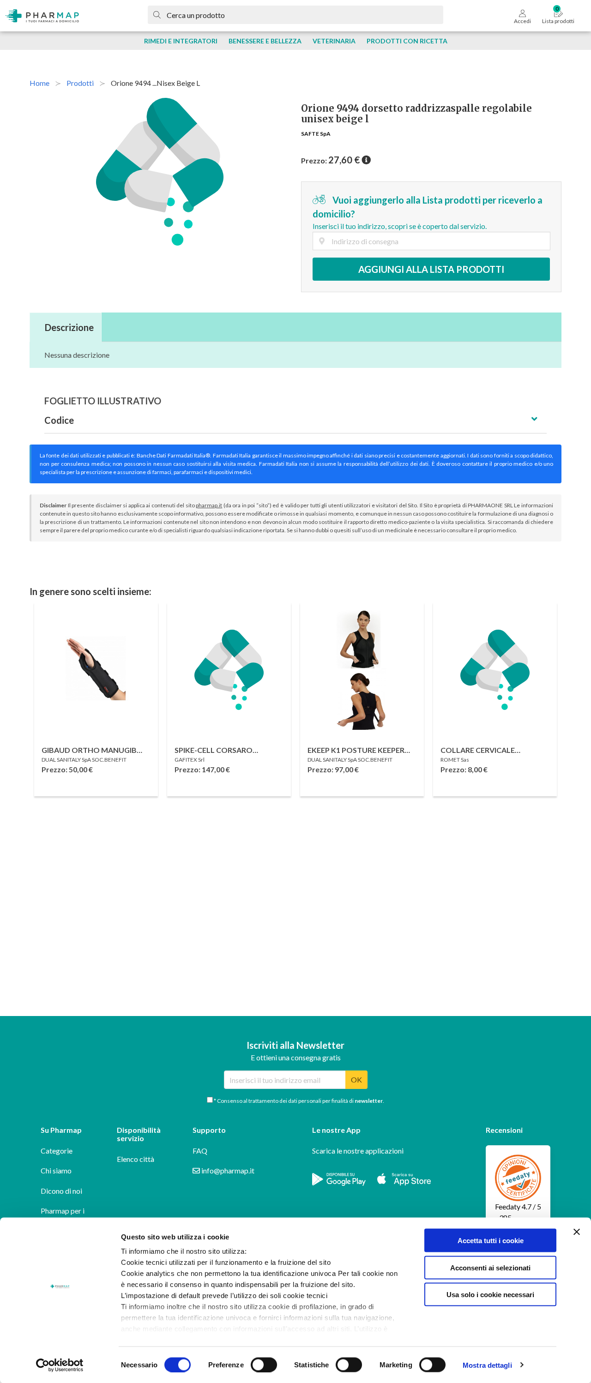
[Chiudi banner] (576, 1232)
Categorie (56, 1150)
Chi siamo (56, 1170)
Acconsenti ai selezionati (490, 1267)
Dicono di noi (61, 1190)
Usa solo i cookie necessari (490, 1295)
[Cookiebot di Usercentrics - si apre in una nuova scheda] (59, 1365)
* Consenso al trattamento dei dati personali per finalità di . (298, 1100)
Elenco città (135, 1159)
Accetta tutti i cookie (491, 1241)
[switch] (264, 1364)
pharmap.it (209, 505)
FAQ (200, 1150)
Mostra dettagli (487, 1365)
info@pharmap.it (227, 1170)
